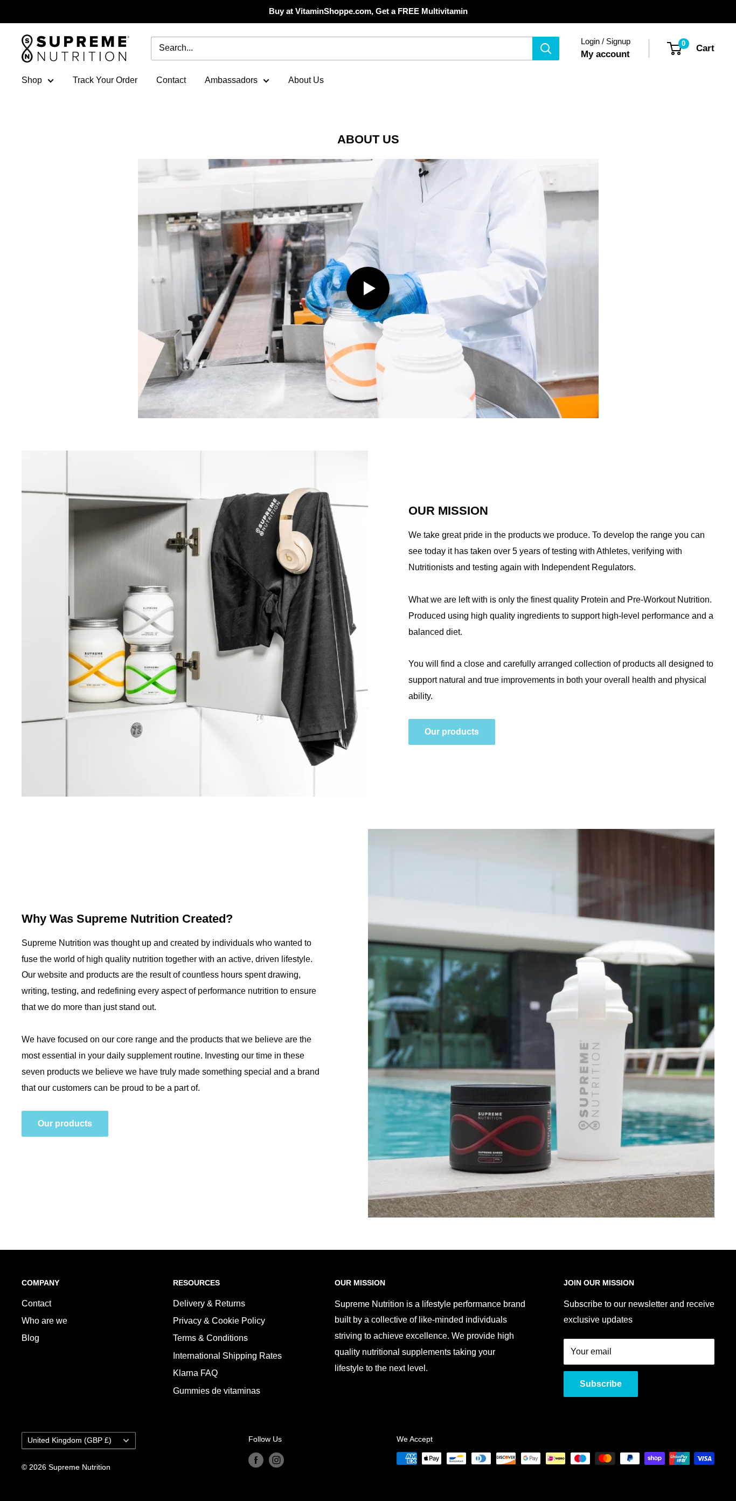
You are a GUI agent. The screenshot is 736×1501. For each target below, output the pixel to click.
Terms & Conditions (210, 1338)
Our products (452, 731)
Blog (30, 1338)
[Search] (545, 48)
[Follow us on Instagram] (276, 1459)
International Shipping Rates (227, 1355)
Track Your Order (105, 80)
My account (605, 54)
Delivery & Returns (209, 1303)
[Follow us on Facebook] (255, 1459)
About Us (306, 80)
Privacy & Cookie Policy (219, 1320)
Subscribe (601, 1383)
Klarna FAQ (195, 1373)
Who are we (44, 1320)
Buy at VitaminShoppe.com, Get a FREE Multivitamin (368, 11)
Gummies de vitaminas (216, 1390)
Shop (32, 80)
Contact (171, 80)
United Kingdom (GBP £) (69, 1440)
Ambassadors (231, 80)
